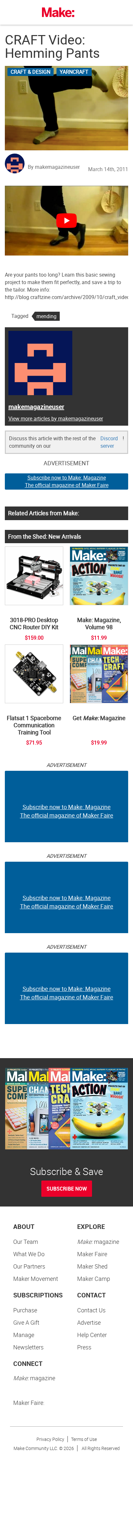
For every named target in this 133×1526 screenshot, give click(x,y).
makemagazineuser (36, 406)
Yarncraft (74, 71)
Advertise (89, 1322)
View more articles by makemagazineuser (55, 418)
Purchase (25, 1310)
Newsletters (28, 1347)
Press (84, 1347)
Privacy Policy (50, 1439)
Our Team (25, 1241)
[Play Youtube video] (66, 221)
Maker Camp (93, 1278)
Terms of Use (84, 1439)
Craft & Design (30, 71)
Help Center (92, 1335)
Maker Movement (35, 1278)
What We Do (29, 1254)
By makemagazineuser (54, 166)
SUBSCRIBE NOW (66, 1188)
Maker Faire (92, 1254)
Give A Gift (26, 1322)
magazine (98, 1241)
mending (46, 316)
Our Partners (29, 1266)
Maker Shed (92, 1266)
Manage (23, 1335)
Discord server (109, 442)
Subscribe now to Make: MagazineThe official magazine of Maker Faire (66, 481)
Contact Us (91, 1310)
